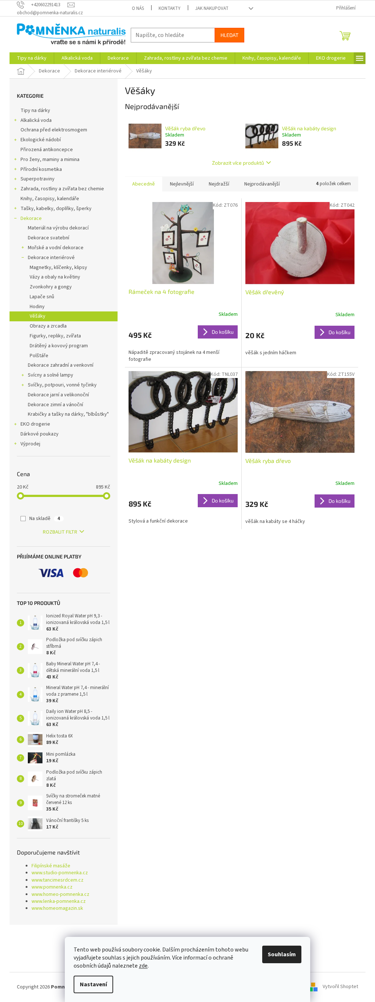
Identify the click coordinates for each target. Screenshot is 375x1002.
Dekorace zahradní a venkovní (60, 365)
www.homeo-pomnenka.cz (60, 894)
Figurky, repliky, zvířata (55, 336)
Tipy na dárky (35, 110)
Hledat (229, 35)
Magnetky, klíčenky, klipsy (58, 267)
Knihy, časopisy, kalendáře (50, 198)
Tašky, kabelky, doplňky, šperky (56, 208)
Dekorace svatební (48, 238)
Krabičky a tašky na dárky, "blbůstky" (68, 414)
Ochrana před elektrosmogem (54, 130)
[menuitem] (32, 58)
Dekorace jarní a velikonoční (58, 395)
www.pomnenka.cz (52, 887)
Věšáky (37, 316)
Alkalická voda (36, 120)
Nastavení (93, 984)
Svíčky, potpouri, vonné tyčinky (62, 385)
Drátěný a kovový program (59, 345)
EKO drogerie (35, 424)
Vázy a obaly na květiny (55, 277)
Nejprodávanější (262, 184)
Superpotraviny (38, 179)
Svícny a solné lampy (50, 375)
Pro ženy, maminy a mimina (50, 159)
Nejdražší (219, 184)
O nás (138, 8)
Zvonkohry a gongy (51, 287)
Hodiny (37, 306)
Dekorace (31, 218)
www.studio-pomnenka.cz (59, 873)
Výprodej (30, 444)
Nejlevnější (182, 184)
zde (143, 966)
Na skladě (44, 518)
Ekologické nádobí (41, 139)
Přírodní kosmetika (41, 169)
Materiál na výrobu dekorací (58, 228)
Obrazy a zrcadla (48, 326)
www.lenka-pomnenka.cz (58, 901)
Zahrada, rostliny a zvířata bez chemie (62, 188)
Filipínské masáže (50, 866)
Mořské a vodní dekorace (55, 247)
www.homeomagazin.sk (57, 908)
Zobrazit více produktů (238, 163)
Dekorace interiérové (51, 257)
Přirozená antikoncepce (47, 149)
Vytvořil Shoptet (340, 987)
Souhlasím (282, 954)
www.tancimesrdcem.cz (57, 880)
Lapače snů (42, 296)
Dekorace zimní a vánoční (55, 404)
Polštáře (39, 355)
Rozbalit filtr (60, 532)
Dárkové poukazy (40, 434)
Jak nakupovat (212, 8)
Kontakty (170, 8)
